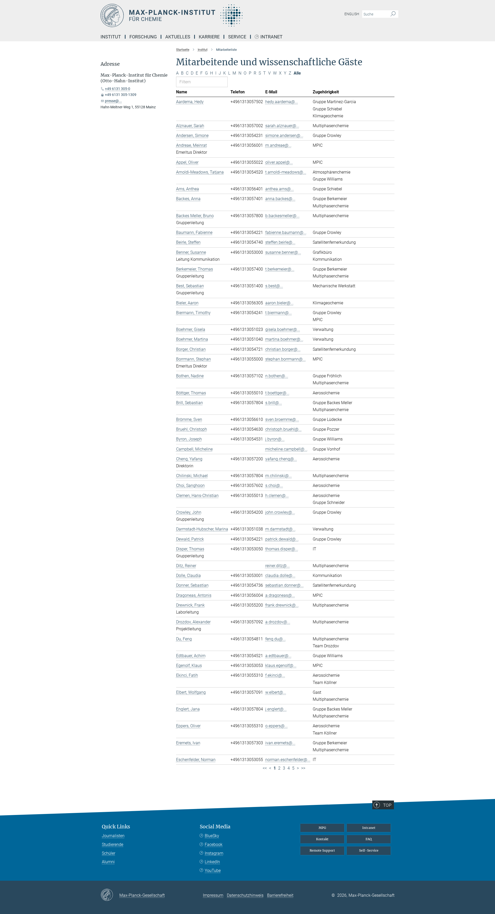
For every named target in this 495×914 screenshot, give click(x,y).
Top (387, 805)
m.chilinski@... (278, 475)
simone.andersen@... (284, 135)
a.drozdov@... (277, 621)
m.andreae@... (278, 145)
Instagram (214, 853)
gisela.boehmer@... (282, 329)
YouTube (213, 870)
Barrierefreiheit (280, 895)
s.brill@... (273, 402)
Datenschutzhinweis (245, 895)
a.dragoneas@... (280, 595)
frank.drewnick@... (282, 605)
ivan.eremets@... (280, 742)
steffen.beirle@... (280, 242)
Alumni (108, 861)
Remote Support (322, 850)
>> (303, 768)
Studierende (112, 844)
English (351, 14)
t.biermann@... (278, 312)
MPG (322, 828)
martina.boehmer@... (284, 339)
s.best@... (274, 285)
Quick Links (116, 827)
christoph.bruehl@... (283, 429)
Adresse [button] (110, 64)
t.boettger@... (277, 392)
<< (265, 768)
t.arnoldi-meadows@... (285, 172)
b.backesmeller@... (282, 215)
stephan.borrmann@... (285, 359)
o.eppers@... (276, 725)
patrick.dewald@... (282, 539)
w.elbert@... (275, 692)
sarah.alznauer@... (282, 125)
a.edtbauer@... (278, 655)
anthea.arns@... (279, 188)
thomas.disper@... (281, 548)
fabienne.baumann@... (286, 232)
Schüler (108, 853)
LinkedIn (212, 861)
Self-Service (368, 850)
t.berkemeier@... (279, 269)
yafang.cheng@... (281, 458)
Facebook (213, 844)
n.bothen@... (276, 375)
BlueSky (212, 835)
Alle (297, 73)
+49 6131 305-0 (117, 89)
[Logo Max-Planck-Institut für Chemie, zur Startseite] (197, 15)
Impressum (213, 895)
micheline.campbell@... (286, 449)
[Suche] (393, 14)
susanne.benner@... (283, 252)
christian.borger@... (283, 349)
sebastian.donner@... (284, 585)
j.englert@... (276, 709)
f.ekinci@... (275, 675)
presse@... (113, 101)
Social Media (215, 827)
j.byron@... (275, 439)
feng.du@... (275, 638)
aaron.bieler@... (279, 302)
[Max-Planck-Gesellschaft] (110, 895)
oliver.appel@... (279, 162)
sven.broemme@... (282, 419)
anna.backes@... (280, 198)
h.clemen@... (277, 495)
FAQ (369, 839)
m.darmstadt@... (280, 529)
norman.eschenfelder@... (287, 759)
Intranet (271, 37)
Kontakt (322, 839)
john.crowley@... (280, 512)
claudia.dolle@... (280, 575)
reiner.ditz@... (277, 565)
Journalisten (113, 835)
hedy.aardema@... (281, 101)
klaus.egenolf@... (280, 665)
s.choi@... (274, 485)
